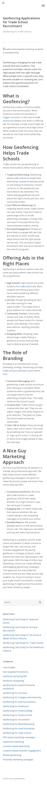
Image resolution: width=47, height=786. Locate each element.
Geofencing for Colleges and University (22, 697)
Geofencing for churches (15, 693)
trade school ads (28, 286)
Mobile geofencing (12, 755)
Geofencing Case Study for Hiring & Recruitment (20, 629)
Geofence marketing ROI (15, 676)
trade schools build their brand (18, 370)
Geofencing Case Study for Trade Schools (23, 642)
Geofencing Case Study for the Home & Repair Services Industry (22, 637)
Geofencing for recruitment (16, 719)
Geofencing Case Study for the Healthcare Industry (23, 649)
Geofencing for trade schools (17, 31)
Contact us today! (21, 587)
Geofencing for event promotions (19, 701)
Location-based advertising (16, 746)
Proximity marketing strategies (18, 759)
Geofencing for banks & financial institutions (19, 687)
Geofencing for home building (17, 710)
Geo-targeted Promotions (15, 671)
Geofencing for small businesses (19, 728)
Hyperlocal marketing (13, 741)
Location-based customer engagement (22, 750)
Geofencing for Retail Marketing (18, 724)
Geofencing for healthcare (16, 706)
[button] (43, 5)
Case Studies (9, 667)
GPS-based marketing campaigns (19, 737)
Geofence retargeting (13, 680)
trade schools (20, 178)
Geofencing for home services (17, 715)
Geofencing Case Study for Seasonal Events (20, 621)
